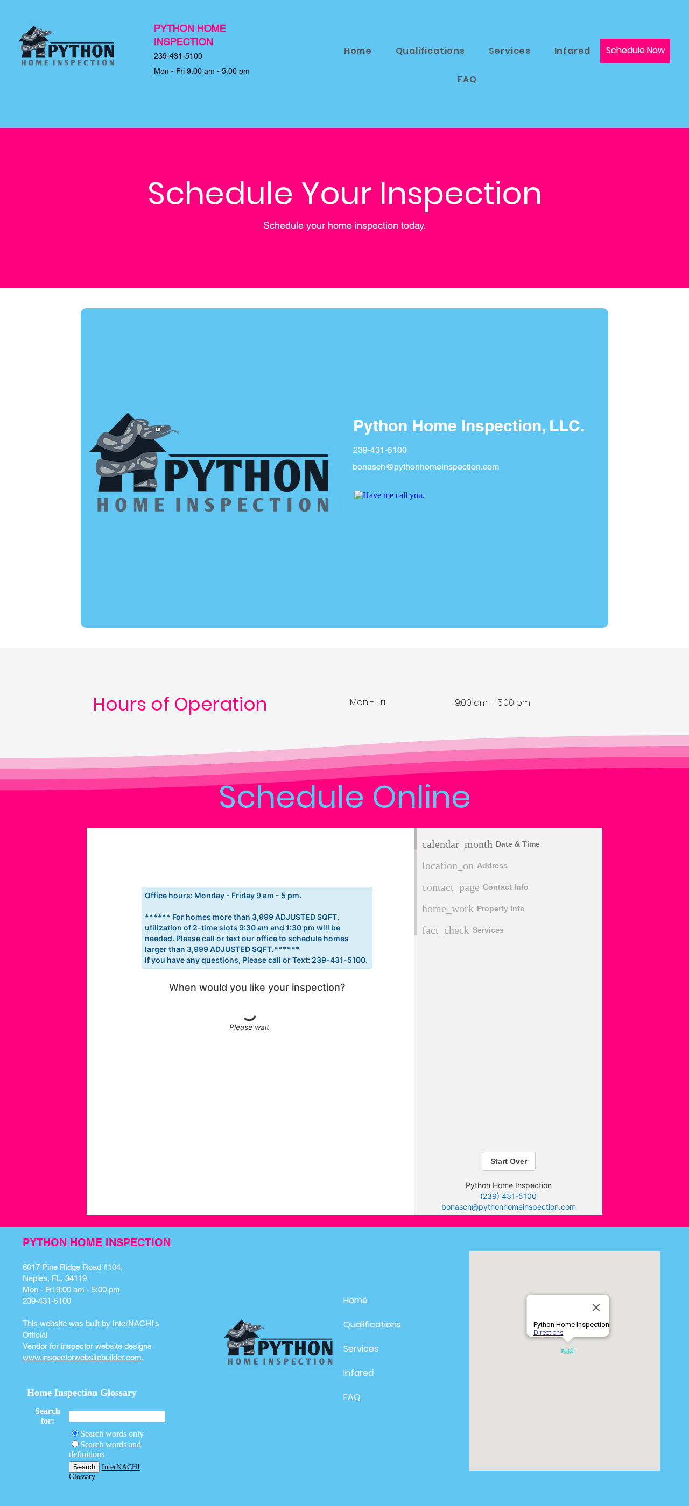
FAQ (352, 1397)
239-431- (169, 56)
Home (355, 1300)
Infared (358, 1373)
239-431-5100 (47, 1300)
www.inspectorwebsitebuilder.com (82, 1357)
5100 (193, 56)
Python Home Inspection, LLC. (469, 425)
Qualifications (372, 1324)
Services (360, 1348)
